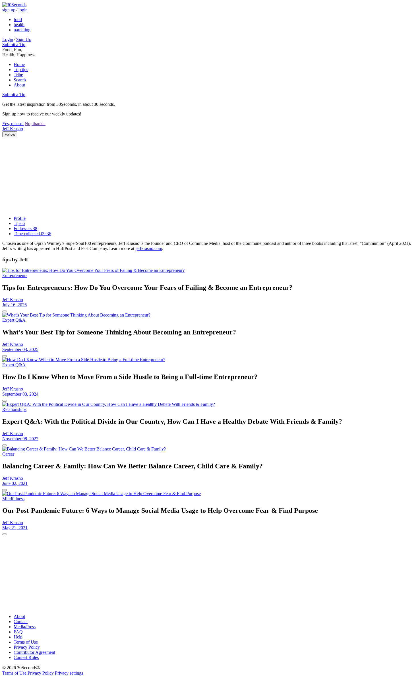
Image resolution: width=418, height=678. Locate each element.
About (19, 84)
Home (19, 64)
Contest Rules (26, 657)
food (18, 19)
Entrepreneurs (14, 275)
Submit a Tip (13, 44)
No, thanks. (35, 123)
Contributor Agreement (34, 652)
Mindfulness (13, 498)
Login (7, 39)
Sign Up (23, 39)
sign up (8, 9)
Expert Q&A (14, 320)
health (19, 24)
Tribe (18, 74)
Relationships (14, 409)
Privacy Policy (27, 647)
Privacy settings (69, 673)
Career (8, 454)
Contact (21, 621)
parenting (22, 29)
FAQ (18, 631)
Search (20, 79)
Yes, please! (13, 123)
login (23, 9)
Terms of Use (26, 642)
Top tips (21, 69)
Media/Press (25, 626)
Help (18, 636)
